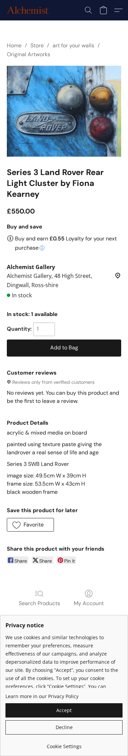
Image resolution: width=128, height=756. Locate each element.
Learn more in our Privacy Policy (42, 696)
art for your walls (73, 45)
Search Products (39, 603)
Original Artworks (28, 54)
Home (14, 45)
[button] (28, 10)
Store (37, 45)
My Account (89, 603)
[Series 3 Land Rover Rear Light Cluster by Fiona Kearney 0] (64, 111)
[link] (64, 744)
